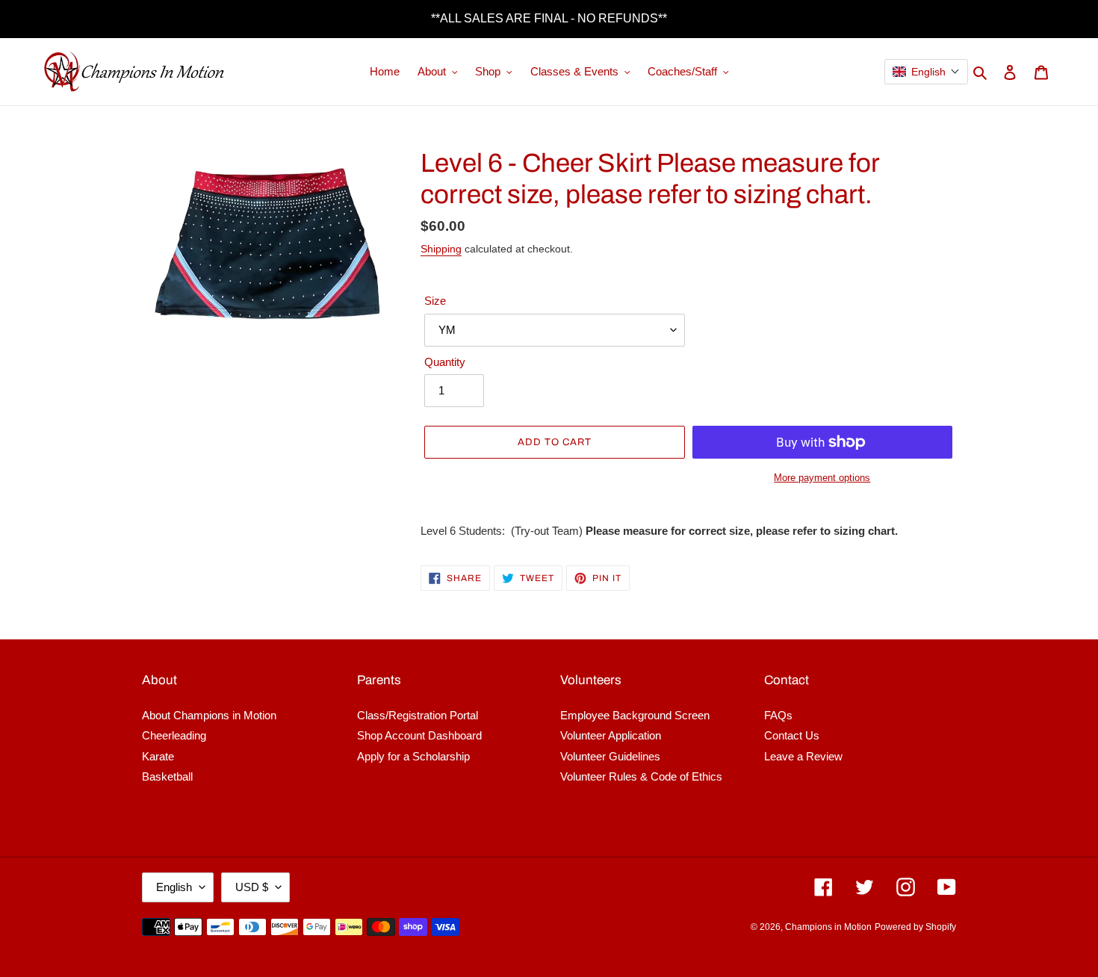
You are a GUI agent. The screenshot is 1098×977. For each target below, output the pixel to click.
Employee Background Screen (635, 715)
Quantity (444, 362)
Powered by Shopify (915, 927)
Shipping (441, 249)
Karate (158, 756)
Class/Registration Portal (417, 715)
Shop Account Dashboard (419, 735)
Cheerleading (174, 735)
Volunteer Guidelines (610, 756)
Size (435, 300)
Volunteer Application (610, 735)
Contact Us (791, 735)
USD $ (251, 887)
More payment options (822, 477)
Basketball (167, 776)
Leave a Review (803, 756)
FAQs (778, 715)
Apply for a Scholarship (413, 756)
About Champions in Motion (209, 715)
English (174, 887)
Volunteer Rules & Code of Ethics (641, 776)
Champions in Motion (828, 927)
